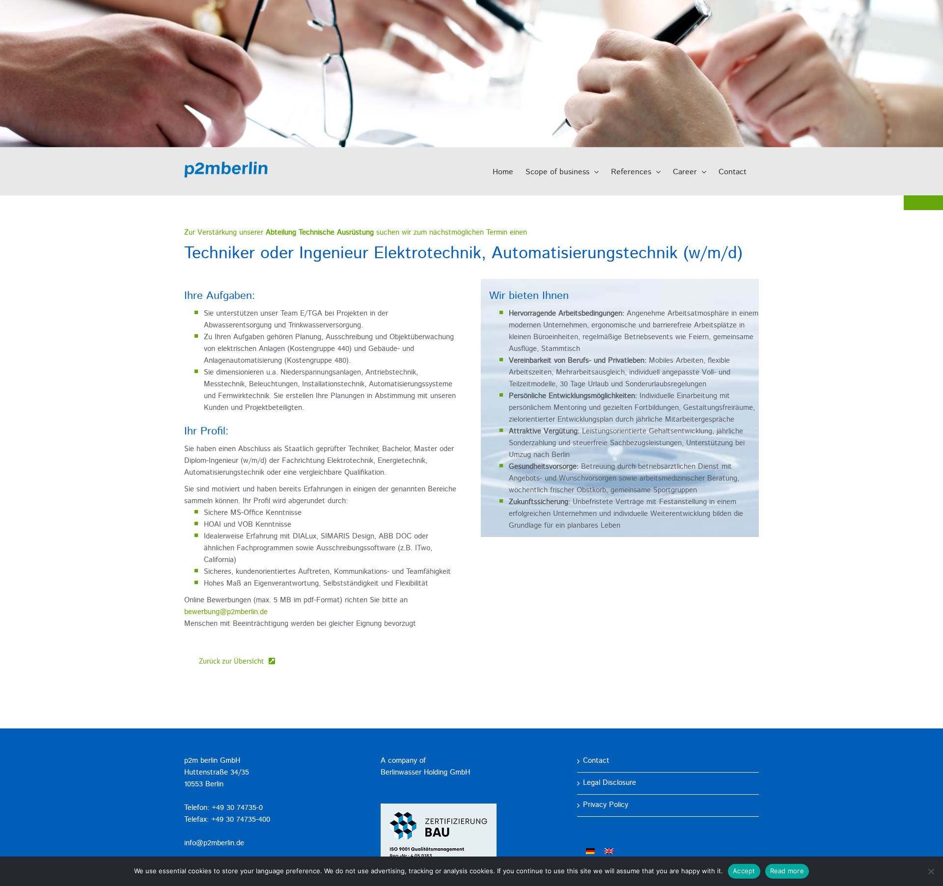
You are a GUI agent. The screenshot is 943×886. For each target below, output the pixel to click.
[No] (931, 871)
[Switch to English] (609, 851)
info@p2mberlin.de (214, 843)
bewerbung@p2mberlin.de (226, 612)
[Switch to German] (590, 851)
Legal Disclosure (609, 783)
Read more (787, 871)
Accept (744, 871)
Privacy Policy (605, 805)
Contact (596, 761)
